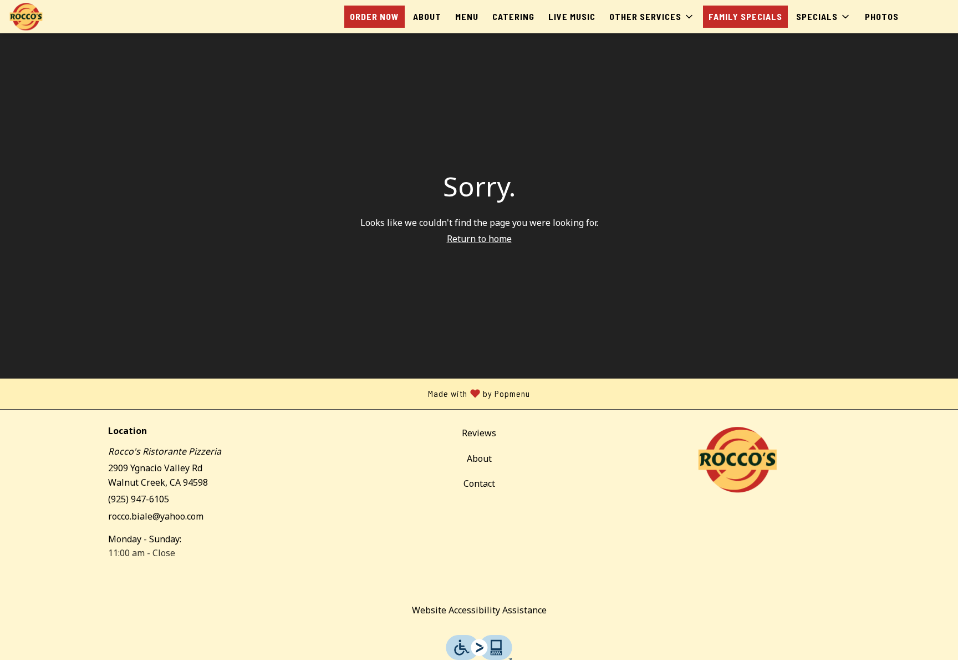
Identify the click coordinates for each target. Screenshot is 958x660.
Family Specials (745, 16)
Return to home (479, 239)
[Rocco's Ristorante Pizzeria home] (59, 17)
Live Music (571, 16)
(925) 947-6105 (138, 499)
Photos (882, 16)
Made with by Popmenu (269, 394)
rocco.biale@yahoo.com (155, 516)
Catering (513, 16)
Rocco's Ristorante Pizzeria (737, 459)
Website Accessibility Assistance (479, 610)
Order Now (374, 16)
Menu (466, 16)
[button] (652, 17)
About (427, 16)
